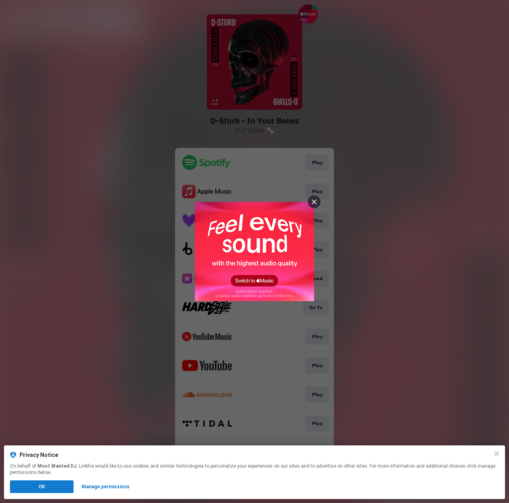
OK (42, 486)
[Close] (496, 453)
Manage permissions (106, 486)
